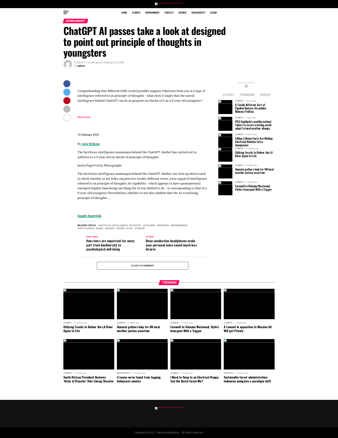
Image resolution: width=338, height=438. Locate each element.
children (149, 225)
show (121, 228)
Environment (152, 12)
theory (140, 228)
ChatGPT (136, 225)
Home (124, 12)
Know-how (83, 117)
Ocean (213, 12)
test (130, 228)
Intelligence (86, 228)
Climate (136, 12)
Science (182, 12)
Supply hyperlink (89, 216)
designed (163, 225)
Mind (100, 228)
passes (110, 228)
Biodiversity (198, 12)
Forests (169, 12)
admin (81, 65)
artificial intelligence (114, 225)
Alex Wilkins (91, 144)
